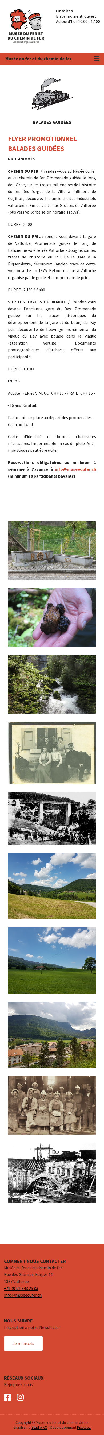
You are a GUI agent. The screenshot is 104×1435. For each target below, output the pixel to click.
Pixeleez (84, 1427)
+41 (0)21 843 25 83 (21, 1288)
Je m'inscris (23, 1343)
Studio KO (39, 1427)
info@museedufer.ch (75, 469)
